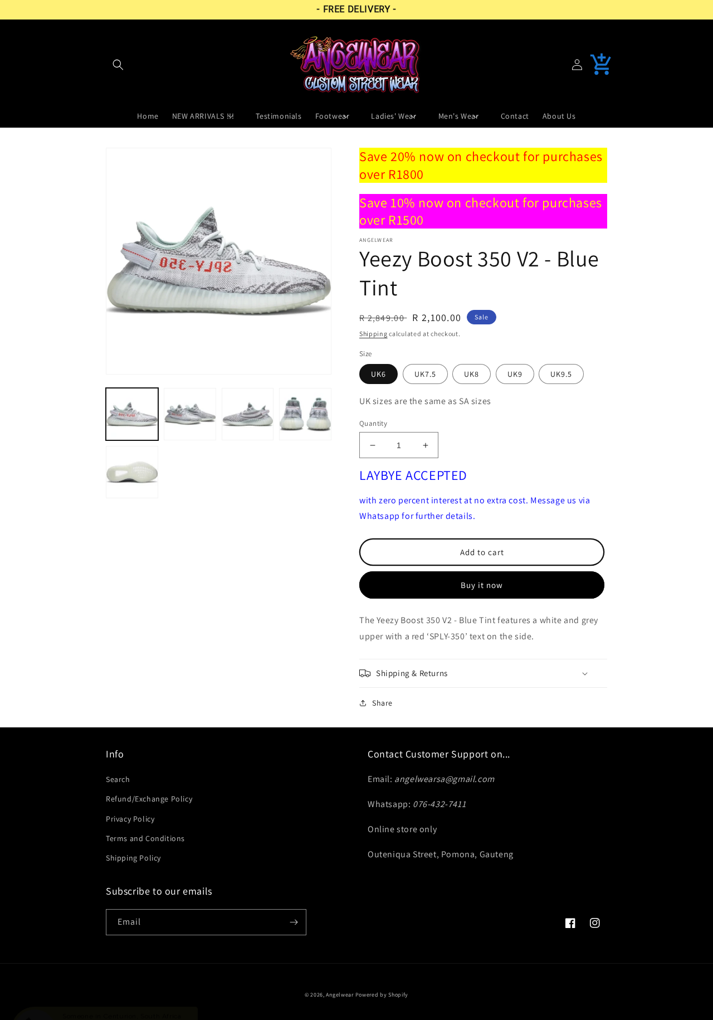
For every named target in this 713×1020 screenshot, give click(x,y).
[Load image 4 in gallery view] (305, 414)
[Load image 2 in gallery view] (190, 414)
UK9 (514, 374)
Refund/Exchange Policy (149, 799)
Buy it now (482, 585)
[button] (118, 64)
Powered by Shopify (382, 994)
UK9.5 (561, 374)
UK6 (378, 374)
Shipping (373, 333)
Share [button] (382, 703)
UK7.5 (425, 374)
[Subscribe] (293, 922)
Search (118, 779)
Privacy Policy (130, 819)
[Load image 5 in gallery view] (132, 472)
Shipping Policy (133, 858)
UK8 (471, 374)
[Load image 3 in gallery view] (248, 414)
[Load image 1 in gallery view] (132, 414)
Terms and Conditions (145, 838)
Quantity (373, 423)
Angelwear (339, 994)
